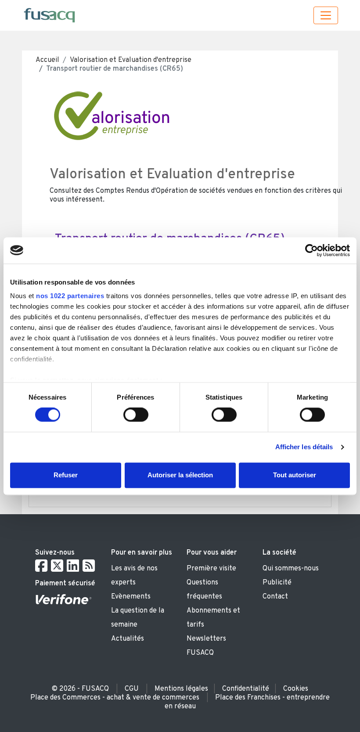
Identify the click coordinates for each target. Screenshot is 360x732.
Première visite (211, 568)
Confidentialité (245, 689)
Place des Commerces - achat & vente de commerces (114, 697)
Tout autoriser (294, 475)
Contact (275, 596)
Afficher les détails (304, 447)
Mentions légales (181, 689)
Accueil (47, 60)
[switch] (135, 415)
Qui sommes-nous (291, 568)
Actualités (127, 639)
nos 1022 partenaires (70, 295)
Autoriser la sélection (180, 475)
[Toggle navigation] (325, 15)
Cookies (295, 689)
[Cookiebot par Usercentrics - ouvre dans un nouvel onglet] (311, 250)
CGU (132, 689)
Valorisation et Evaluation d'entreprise (130, 60)
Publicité (277, 582)
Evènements (131, 596)
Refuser (66, 475)
